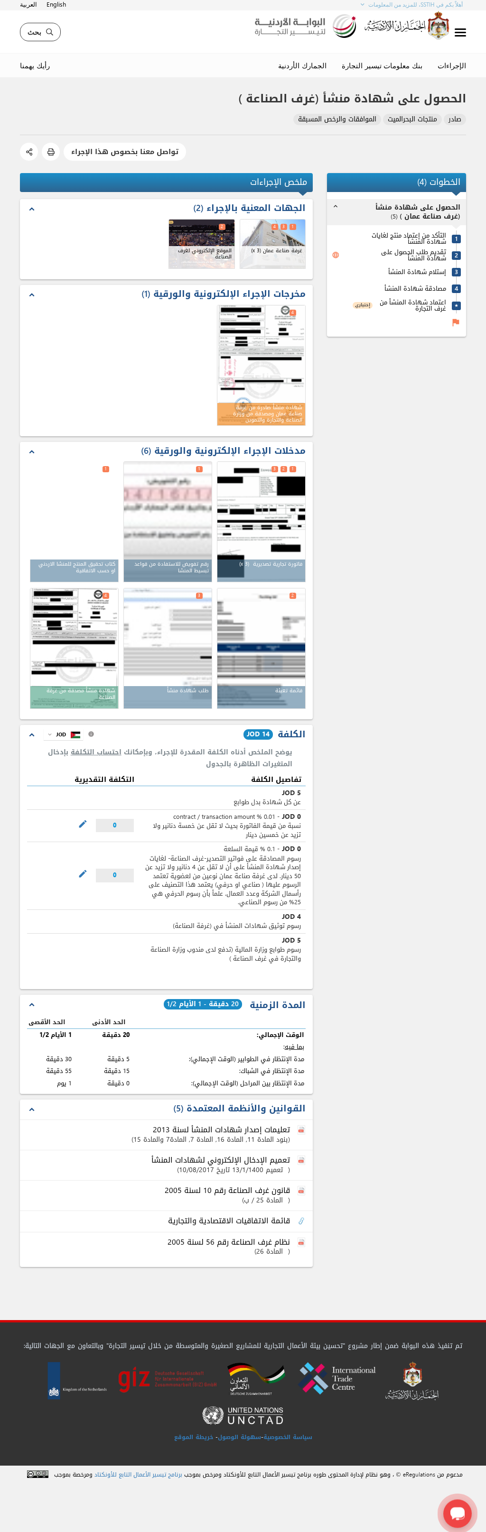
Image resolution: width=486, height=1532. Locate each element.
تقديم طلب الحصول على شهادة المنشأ (413, 255)
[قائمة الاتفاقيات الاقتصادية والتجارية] (302, 1221)
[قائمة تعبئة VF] (261, 648)
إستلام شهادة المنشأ (417, 272)
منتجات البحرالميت (412, 120)
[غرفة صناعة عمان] (273, 244)
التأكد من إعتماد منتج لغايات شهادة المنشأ (409, 238)
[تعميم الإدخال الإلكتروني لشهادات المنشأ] (302, 1161)
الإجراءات (452, 65)
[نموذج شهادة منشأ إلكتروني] (167, 648)
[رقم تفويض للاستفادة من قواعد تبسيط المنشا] (167, 521)
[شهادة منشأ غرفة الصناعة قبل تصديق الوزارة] (74, 648)
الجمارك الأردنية (302, 65)
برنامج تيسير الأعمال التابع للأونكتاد (138, 1475)
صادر (455, 120)
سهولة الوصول (239, 1437)
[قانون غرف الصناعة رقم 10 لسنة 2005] (302, 1191)
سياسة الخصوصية (287, 1437)
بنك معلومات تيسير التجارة (382, 65)
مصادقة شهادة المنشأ (415, 288)
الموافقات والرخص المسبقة (337, 120)
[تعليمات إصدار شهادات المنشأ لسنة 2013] (302, 1130)
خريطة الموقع (193, 1437)
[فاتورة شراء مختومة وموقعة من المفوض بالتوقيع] (261, 521)
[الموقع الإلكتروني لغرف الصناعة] (201, 244)
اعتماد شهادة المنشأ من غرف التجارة (413, 305)
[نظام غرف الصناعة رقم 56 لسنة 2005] (302, 1243)
